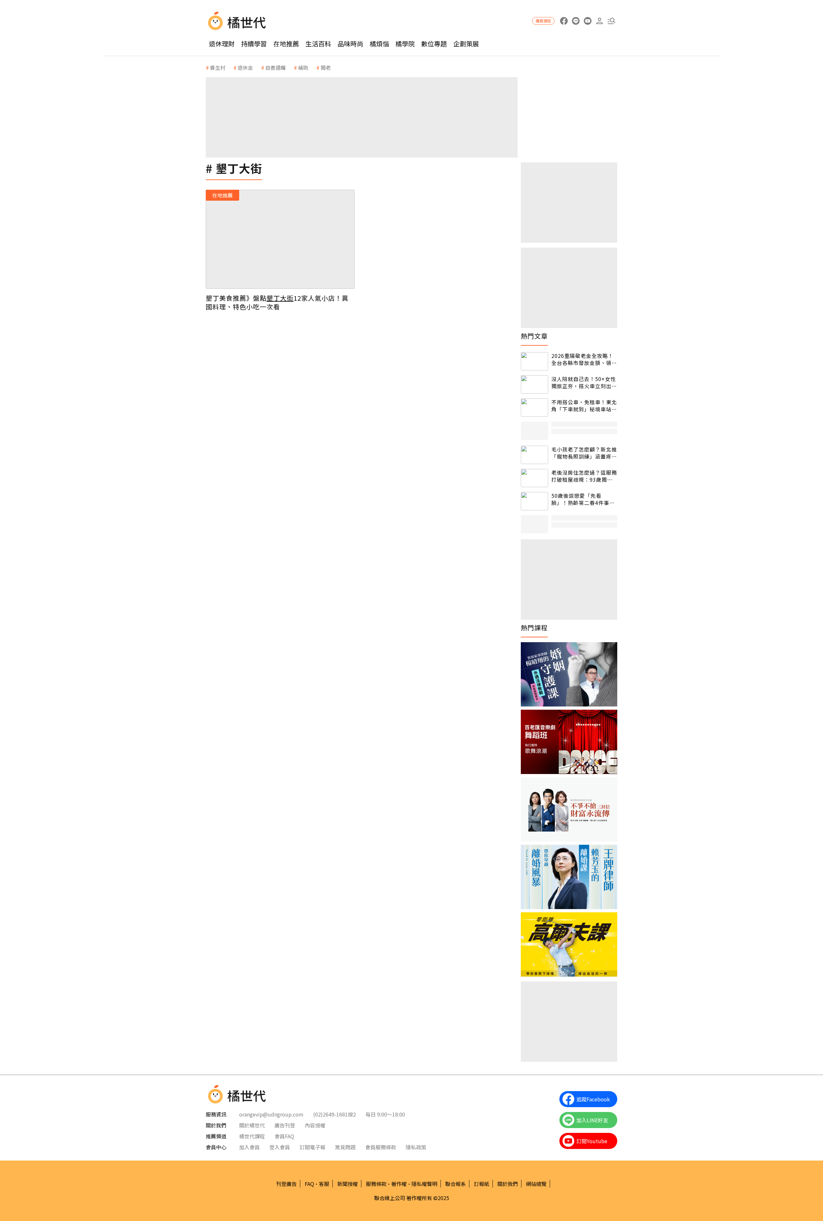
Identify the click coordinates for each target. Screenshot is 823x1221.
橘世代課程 (252, 1136)
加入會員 (249, 1147)
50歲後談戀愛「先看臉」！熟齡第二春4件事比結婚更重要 (583, 499)
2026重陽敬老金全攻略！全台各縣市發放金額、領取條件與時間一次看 (584, 359)
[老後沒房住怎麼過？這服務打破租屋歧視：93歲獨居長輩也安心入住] (534, 478)
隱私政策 (416, 1147)
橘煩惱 (379, 43)
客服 (324, 1184)
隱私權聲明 (424, 1184)
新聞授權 (347, 1184)
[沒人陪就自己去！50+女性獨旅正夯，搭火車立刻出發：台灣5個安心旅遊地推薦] (534, 384)
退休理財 (222, 43)
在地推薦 (286, 43)
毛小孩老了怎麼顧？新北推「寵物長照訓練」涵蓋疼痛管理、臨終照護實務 (584, 453)
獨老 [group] (326, 67)
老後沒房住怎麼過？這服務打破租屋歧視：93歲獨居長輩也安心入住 (584, 476)
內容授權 (315, 1125)
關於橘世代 (252, 1125)
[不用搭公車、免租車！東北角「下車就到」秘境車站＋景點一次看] (534, 407)
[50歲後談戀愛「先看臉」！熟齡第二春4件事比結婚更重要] (534, 501)
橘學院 (405, 43)
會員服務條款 (380, 1147)
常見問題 (345, 1147)
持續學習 (254, 43)
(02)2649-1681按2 (334, 1114)
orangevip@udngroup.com (271, 1114)
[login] (599, 21)
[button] (611, 21)
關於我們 (507, 1184)
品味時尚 (350, 43)
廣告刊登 (285, 1125)
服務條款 (376, 1184)
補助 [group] (303, 67)
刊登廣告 (286, 1184)
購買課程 (543, 20)
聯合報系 (455, 1184)
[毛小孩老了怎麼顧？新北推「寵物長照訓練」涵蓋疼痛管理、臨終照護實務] (534, 455)
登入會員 (279, 1147)
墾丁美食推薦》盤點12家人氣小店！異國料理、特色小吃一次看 (277, 302)
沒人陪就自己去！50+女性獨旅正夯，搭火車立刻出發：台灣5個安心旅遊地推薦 (583, 382)
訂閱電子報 (312, 1147)
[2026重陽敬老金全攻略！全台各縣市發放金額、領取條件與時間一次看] (534, 361)
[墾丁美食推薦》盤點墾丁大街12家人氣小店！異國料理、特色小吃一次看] (280, 239)
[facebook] (564, 21)
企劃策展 (466, 43)
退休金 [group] (245, 67)
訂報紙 (481, 1184)
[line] (576, 21)
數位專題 (434, 43)
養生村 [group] (217, 67)
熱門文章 (534, 336)
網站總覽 (536, 1184)
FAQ (309, 1184)
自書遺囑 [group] (275, 67)
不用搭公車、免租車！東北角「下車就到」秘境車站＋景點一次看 (584, 405)
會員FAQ (284, 1136)
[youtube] (587, 21)
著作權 (399, 1184)
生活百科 (318, 43)
